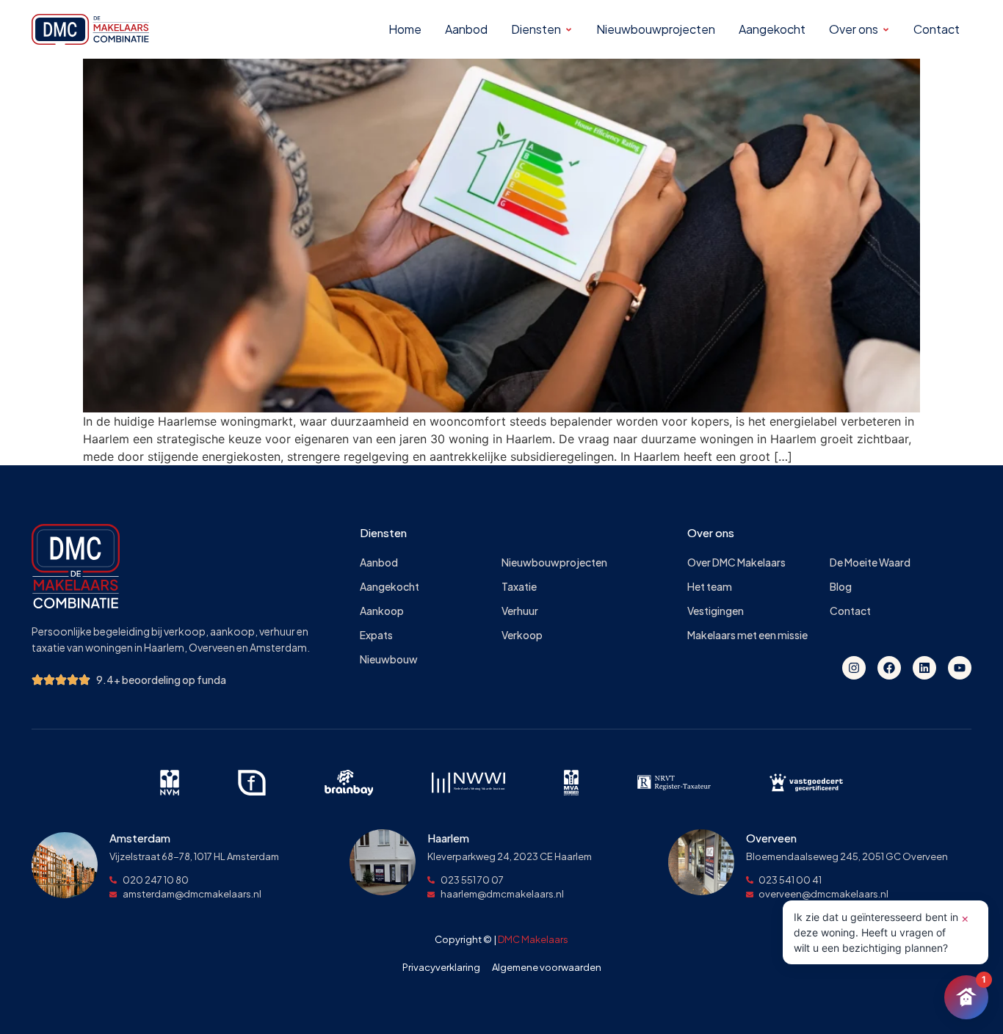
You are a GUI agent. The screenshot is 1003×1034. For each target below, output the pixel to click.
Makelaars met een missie (747, 635)
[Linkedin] (924, 668)
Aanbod (379, 562)
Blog (841, 586)
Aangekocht (389, 586)
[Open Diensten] (569, 30)
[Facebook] (889, 668)
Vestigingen (715, 611)
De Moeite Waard (870, 562)
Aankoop (382, 611)
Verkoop (522, 635)
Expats (376, 635)
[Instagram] (854, 668)
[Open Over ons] (886, 30)
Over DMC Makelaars (736, 562)
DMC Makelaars (533, 939)
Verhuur (520, 611)
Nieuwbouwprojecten (554, 562)
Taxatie (519, 586)
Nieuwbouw (389, 659)
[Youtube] (959, 668)
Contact (850, 611)
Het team (709, 586)
